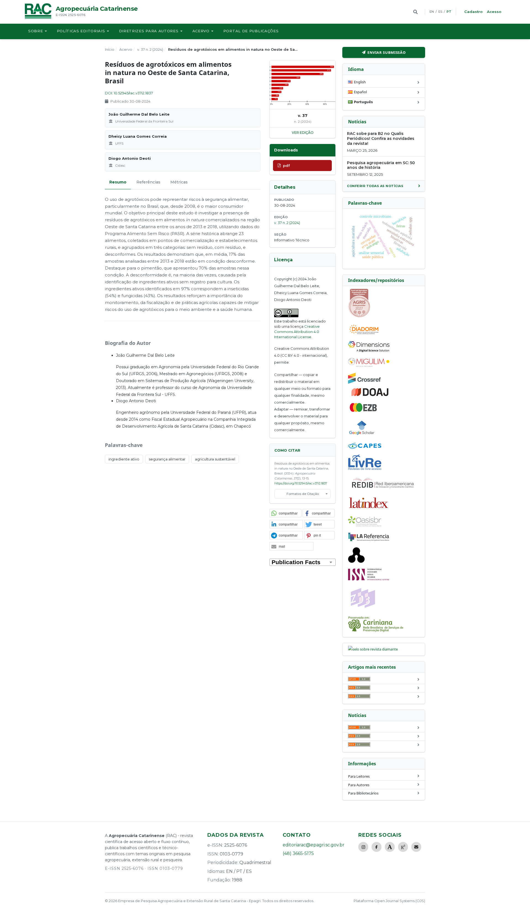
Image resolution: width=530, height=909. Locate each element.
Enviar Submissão (386, 52)
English (360, 81)
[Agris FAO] (359, 316)
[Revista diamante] (373, 649)
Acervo (201, 31)
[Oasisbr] (364, 525)
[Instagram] (363, 847)
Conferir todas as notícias (375, 186)
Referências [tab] (148, 182)
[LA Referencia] (368, 540)
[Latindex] (368, 509)
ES (440, 12)
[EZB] (363, 410)
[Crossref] (364, 382)
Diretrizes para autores (149, 31)
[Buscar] (415, 12)
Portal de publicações (251, 31)
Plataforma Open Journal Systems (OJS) (389, 901)
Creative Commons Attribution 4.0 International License (297, 331)
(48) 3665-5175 (298, 853)
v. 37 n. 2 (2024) (150, 49)
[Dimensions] (368, 350)
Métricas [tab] (179, 182)
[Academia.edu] (390, 847)
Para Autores (358, 784)
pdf (286, 165)
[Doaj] (370, 395)
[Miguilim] (368, 365)
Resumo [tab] (117, 182)
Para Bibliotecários (363, 793)
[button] (285, 513)
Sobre (35, 31)
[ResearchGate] (403, 847)
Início (109, 49)
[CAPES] (364, 447)
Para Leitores (359, 776)
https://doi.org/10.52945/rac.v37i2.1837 (300, 483)
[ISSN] (368, 579)
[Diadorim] (364, 334)
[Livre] (364, 469)
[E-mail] (416, 847)
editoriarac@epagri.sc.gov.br (313, 844)
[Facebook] (376, 847)
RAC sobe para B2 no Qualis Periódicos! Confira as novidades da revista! (380, 138)
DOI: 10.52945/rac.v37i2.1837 (129, 93)
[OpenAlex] (356, 561)
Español (360, 91)
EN (432, 12)
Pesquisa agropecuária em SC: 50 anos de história (381, 165)
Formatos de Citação (303, 494)
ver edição (303, 132)
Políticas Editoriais (81, 31)
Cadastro (473, 11)
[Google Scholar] (362, 435)
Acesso (494, 11)
